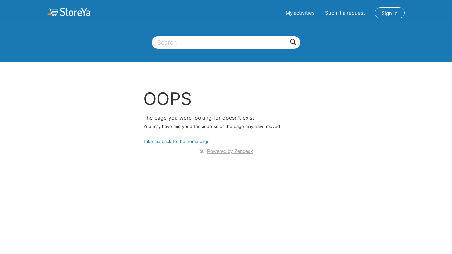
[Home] (68, 11)
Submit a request (345, 13)
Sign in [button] (390, 13)
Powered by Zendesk (230, 151)
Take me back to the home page (176, 141)
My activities (300, 13)
